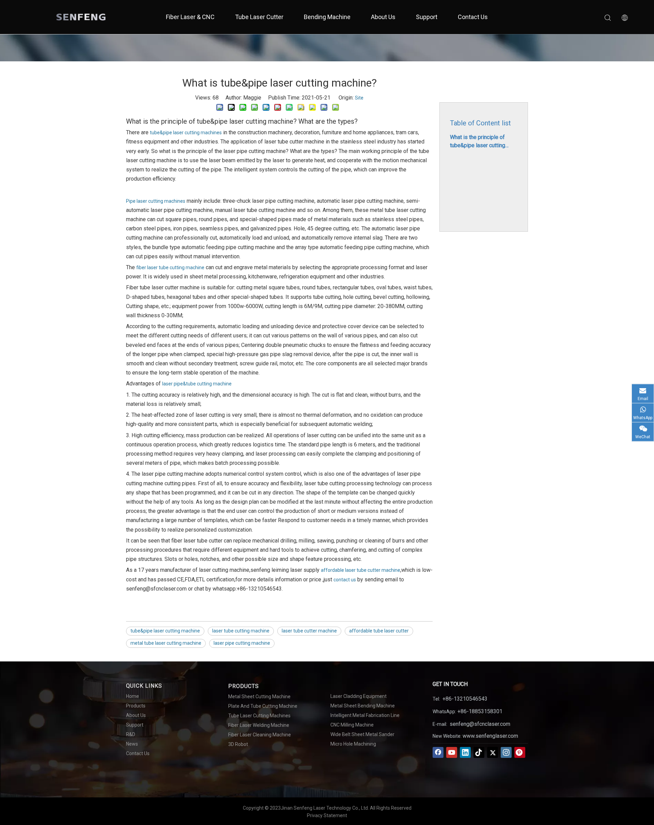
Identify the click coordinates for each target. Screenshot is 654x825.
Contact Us (473, 16)
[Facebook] (438, 752)
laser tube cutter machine (309, 630)
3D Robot (238, 744)
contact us (344, 579)
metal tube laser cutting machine (165, 643)
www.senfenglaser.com (490, 736)
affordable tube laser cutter (379, 630)
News (132, 744)
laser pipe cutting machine (242, 643)
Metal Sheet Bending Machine (362, 705)
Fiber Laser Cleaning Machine (259, 734)
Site (359, 98)
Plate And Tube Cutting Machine (262, 706)
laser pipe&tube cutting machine (197, 383)
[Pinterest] (519, 752)
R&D (130, 734)
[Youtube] (451, 752)
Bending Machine (327, 16)
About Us (383, 16)
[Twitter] (492, 752)
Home (132, 696)
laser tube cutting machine (240, 630)
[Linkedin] (465, 752)
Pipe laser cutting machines (155, 201)
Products (135, 705)
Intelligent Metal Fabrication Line (365, 715)
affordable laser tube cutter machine (360, 570)
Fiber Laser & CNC (190, 16)
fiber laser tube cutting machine (170, 267)
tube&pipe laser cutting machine (165, 630)
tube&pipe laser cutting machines (186, 132)
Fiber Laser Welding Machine (258, 725)
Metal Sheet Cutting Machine (259, 696)
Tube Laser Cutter (259, 16)
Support (426, 16)
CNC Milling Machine (352, 725)
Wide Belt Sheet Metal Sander (362, 734)
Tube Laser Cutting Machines (259, 715)
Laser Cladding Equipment (358, 696)
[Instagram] (506, 752)
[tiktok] (478, 752)
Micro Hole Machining (353, 744)
